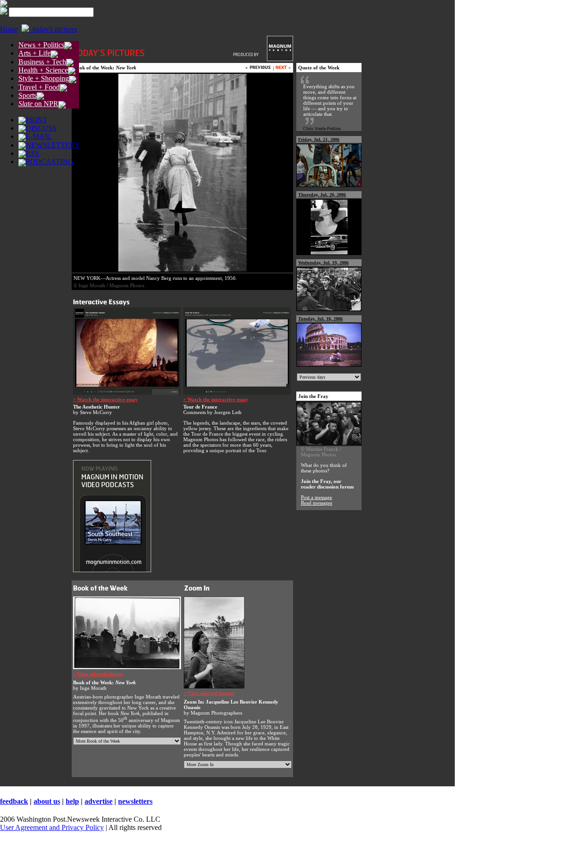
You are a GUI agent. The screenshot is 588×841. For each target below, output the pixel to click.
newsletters (135, 801)
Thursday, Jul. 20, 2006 (322, 194)
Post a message (316, 497)
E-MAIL (38, 136)
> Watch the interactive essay (105, 399)
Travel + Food (39, 87)
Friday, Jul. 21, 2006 (318, 139)
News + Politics (41, 45)
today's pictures (53, 29)
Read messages (316, 503)
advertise (99, 801)
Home (9, 29)
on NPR (38, 104)
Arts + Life (34, 53)
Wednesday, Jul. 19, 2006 (323, 262)
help (72, 801)
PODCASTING (50, 161)
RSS (32, 153)
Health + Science (43, 70)
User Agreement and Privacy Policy (52, 827)
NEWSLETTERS (52, 145)
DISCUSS (41, 128)
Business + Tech (42, 62)
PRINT (36, 120)
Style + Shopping (43, 78)
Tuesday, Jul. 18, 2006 (320, 318)
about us (47, 801)
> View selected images (98, 673)
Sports (27, 95)
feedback (14, 801)
